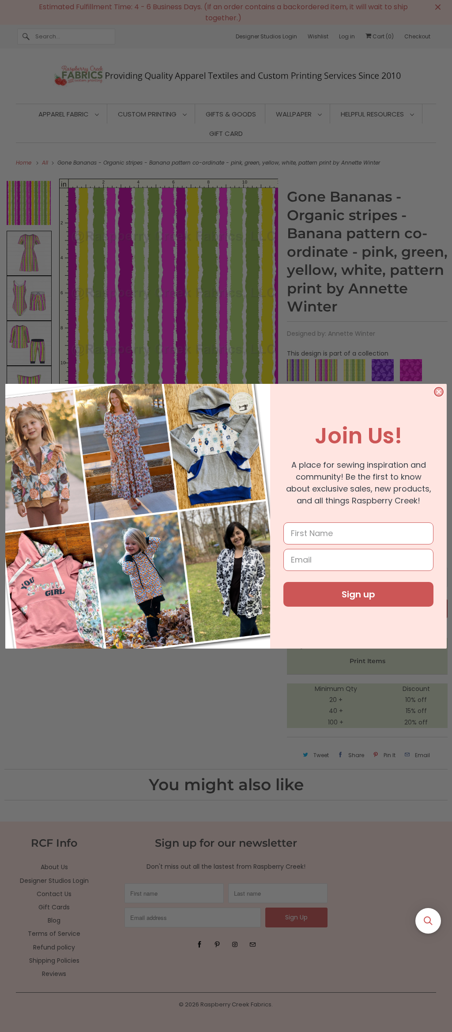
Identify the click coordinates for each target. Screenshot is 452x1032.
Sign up (358, 594)
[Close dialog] (438, 391)
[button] (428, 921)
